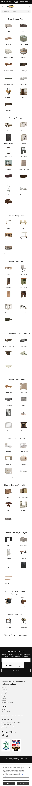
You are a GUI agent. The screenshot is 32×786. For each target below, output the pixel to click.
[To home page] (10, 6)
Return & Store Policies (7, 702)
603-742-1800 (8, 714)
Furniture (3, 687)
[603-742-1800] (25, 6)
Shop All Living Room (16, 19)
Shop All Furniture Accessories (16, 635)
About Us (3, 696)
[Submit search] (28, 11)
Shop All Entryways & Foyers (16, 533)
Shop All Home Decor (16, 380)
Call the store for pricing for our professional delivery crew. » (17, 2)
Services (3, 694)
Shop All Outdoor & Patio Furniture (16, 334)
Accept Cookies (22, 783)
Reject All (9, 783)
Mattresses (4, 689)
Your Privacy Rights (16, 779)
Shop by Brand (5, 693)
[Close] (29, 767)
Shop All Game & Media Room (16, 485)
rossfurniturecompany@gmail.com (14, 715)
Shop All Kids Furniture (16, 439)
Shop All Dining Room (16, 216)
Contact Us (4, 700)
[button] (2, 6)
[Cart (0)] (29, 6)
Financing (4, 698)
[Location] (21, 6)
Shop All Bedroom (16, 118)
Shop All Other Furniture (16, 615)
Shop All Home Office (16, 262)
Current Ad (4, 691)
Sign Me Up (16, 670)
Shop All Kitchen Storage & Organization (16, 593)
